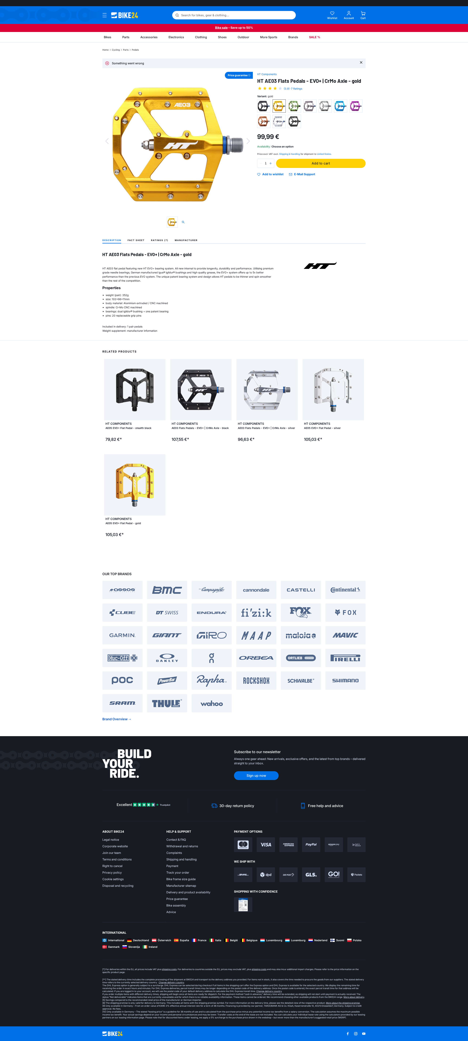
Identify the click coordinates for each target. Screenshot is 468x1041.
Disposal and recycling (117, 885)
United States (324, 154)
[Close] (361, 62)
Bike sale (221, 27)
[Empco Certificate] (243, 904)
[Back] (107, 141)
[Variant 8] (263, 121)
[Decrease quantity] (261, 163)
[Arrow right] (161, 389)
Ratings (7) (159, 240)
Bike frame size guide (181, 879)
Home (105, 49)
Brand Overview (115, 719)
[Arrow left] (107, 389)
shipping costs (169, 969)
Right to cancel (112, 866)
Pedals (135, 49)
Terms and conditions (117, 859)
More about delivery (354, 997)
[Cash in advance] (356, 844)
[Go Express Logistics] (334, 874)
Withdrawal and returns (182, 846)
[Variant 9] (279, 121)
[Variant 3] (294, 106)
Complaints (174, 853)
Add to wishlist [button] (273, 174)
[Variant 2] (279, 106)
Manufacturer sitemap (181, 885)
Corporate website (115, 846)
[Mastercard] (243, 844)
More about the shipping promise (343, 1003)
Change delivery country (171, 982)
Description (111, 240)
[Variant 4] (309, 106)
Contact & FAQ (176, 839)
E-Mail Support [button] (304, 174)
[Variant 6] (340, 106)
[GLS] (311, 874)
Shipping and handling (181, 859)
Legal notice (110, 839)
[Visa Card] (266, 844)
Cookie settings (113, 879)
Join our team (111, 853)
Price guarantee (177, 899)
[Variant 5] (325, 106)
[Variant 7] (356, 106)
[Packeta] (356, 874)
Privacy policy (112, 872)
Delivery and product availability (188, 892)
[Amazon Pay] (334, 844)
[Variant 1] (263, 106)
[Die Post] (288, 874)
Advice (171, 912)
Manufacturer (186, 240)
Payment (172, 866)
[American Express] (288, 844)
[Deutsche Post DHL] (243, 874)
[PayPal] (311, 844)
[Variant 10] (294, 121)
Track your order (177, 872)
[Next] (248, 141)
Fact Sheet (136, 240)
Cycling (116, 49)
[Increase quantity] (270, 163)
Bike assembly (176, 905)
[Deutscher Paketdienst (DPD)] (266, 874)
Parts (126, 49)
